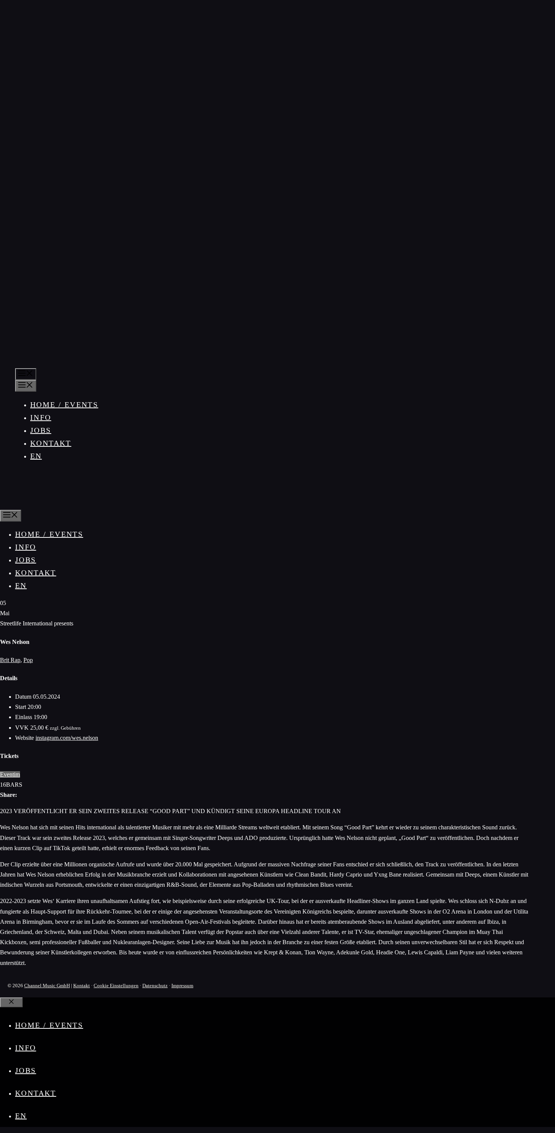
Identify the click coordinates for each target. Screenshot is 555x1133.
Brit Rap (10, 660)
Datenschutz (155, 985)
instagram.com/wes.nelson (66, 738)
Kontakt (50, 443)
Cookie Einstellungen (116, 985)
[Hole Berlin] (24, 503)
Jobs (40, 430)
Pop (28, 660)
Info (40, 417)
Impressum (182, 985)
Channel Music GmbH (47, 985)
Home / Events (64, 404)
